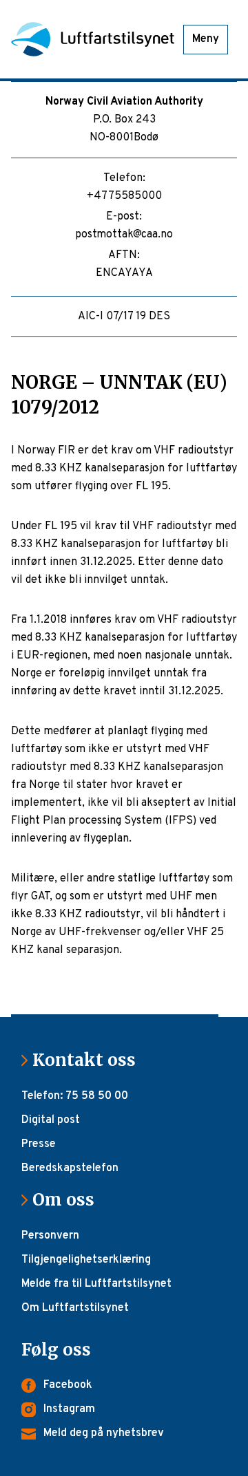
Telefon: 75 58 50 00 (74, 1096)
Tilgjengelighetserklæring (86, 1260)
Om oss (68, 1199)
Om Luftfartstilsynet (75, 1308)
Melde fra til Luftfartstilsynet (96, 1284)
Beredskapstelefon (69, 1168)
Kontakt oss (89, 1060)
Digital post (50, 1120)
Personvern (50, 1236)
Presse (38, 1144)
